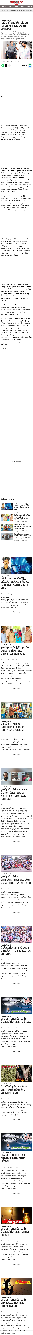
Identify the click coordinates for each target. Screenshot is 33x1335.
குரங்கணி (4, 348)
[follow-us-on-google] (30, 65)
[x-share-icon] (6, 66)
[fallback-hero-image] (7, 506)
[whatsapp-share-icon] (2, 66)
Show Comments (16, 461)
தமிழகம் (4, 7)
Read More (16, 612)
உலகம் (17, 7)
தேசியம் (11, 7)
